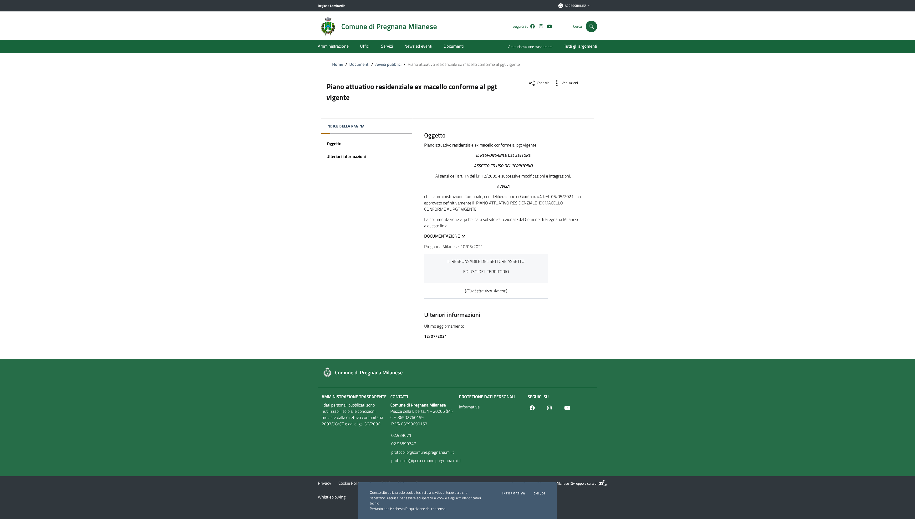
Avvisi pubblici (388, 64)
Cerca (577, 26)
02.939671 (400, 435)
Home (337, 64)
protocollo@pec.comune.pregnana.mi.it (423, 460)
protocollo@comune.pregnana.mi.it (422, 452)
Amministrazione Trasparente (354, 396)
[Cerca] (591, 26)
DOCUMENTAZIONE (442, 236)
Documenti (359, 64)
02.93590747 (403, 443)
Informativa (513, 493)
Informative (469, 407)
